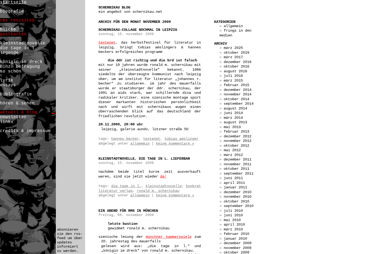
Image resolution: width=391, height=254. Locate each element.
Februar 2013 (236, 131)
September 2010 (238, 206)
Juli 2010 (233, 211)
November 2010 (237, 196)
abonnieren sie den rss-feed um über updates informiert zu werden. (69, 240)
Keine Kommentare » (175, 143)
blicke (8, 29)
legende (9, 52)
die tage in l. (126, 186)
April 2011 (234, 183)
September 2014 (238, 103)
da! (163, 176)
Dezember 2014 (237, 90)
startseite (13, 2)
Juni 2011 (233, 178)
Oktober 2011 (236, 169)
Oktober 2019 (236, 52)
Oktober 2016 (236, 66)
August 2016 (235, 71)
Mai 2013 (232, 127)
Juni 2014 (233, 113)
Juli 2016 (233, 76)
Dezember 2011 (237, 159)
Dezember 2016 (237, 62)
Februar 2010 (236, 234)
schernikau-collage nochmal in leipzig (137, 30)
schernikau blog (114, 7)
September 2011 (238, 173)
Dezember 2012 (237, 136)
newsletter (13, 117)
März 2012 (233, 155)
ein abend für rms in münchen (128, 211)
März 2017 (233, 57)
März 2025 (233, 48)
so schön (10, 71)
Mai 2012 (232, 150)
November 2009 (237, 248)
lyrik (6, 80)
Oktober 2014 (236, 99)
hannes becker (125, 139)
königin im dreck (21, 62)
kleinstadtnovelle (163, 186)
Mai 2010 (232, 220)
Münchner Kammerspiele (168, 237)
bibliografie (16, 94)
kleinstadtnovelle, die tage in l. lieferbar (144, 158)
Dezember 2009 (237, 243)
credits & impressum (25, 131)
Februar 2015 (236, 85)
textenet (106, 42)
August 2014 (235, 108)
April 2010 (234, 224)
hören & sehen (17, 103)
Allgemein (139, 143)
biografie (12, 11)
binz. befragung (20, 66)
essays (8, 85)
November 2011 (237, 164)
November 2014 (237, 94)
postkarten (13, 34)
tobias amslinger (181, 139)
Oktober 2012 (236, 145)
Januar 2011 (235, 187)
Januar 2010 (235, 238)
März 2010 (233, 229)
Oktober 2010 (236, 201)
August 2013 (235, 122)
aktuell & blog (18, 112)
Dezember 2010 (237, 192)
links (6, 122)
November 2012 (237, 141)
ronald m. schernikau (158, 191)
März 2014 (233, 118)
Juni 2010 (233, 215)
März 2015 (233, 80)
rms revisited (17, 20)
